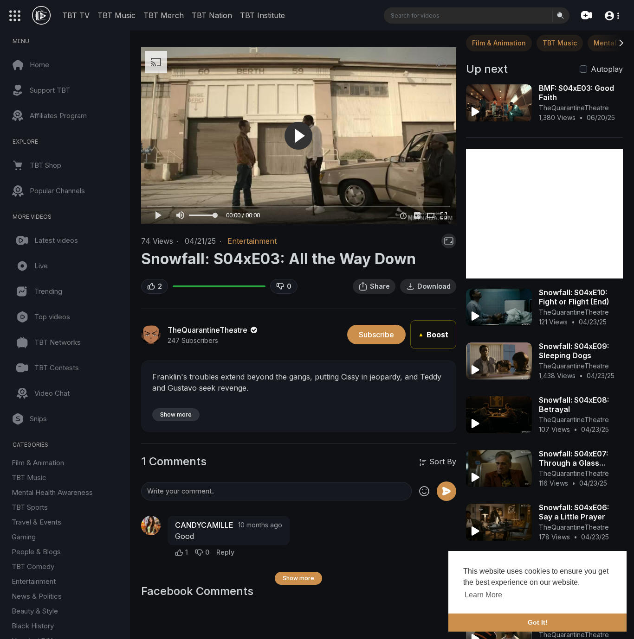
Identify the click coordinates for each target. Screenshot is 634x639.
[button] (611, 15)
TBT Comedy (33, 566)
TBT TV (76, 15)
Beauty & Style (35, 611)
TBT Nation (212, 15)
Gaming (24, 536)
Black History (33, 625)
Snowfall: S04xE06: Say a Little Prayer (574, 512)
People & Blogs (36, 551)
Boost (433, 334)
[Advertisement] (544, 214)
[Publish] (446, 491)
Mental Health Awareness (52, 492)
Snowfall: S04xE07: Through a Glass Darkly (573, 463)
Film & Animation (38, 462)
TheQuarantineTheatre (208, 330)
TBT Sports (30, 507)
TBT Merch (163, 15)
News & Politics (37, 596)
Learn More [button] (483, 595)
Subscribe (376, 334)
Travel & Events (36, 522)
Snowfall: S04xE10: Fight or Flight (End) (574, 297)
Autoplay (607, 69)
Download (434, 286)
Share (380, 286)
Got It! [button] (538, 622)
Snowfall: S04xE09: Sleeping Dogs (574, 351)
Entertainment (34, 581)
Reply (225, 552)
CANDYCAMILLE (204, 525)
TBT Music (116, 15)
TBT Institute (262, 15)
